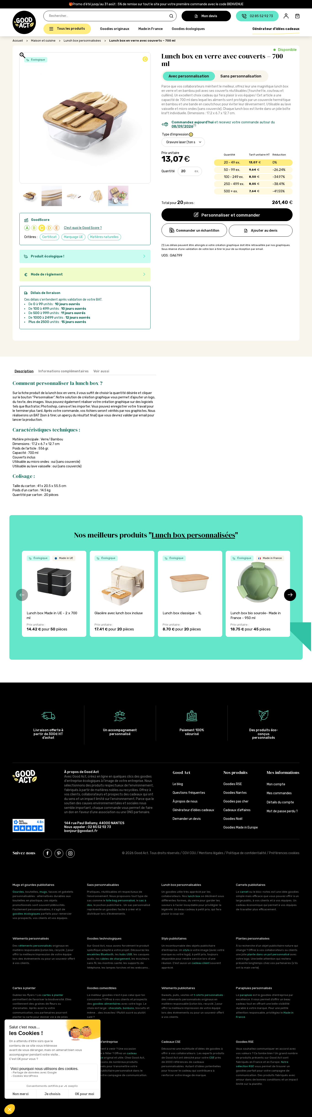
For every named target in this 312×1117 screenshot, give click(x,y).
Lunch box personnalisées (82, 40)
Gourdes (18, 891)
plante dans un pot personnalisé (268, 954)
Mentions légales (211, 853)
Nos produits (235, 772)
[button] (15, 22)
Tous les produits (71, 29)
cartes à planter (52, 995)
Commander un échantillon (197, 231)
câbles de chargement (115, 958)
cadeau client (200, 963)
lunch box (194, 896)
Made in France (150, 29)
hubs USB (125, 954)
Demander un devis (187, 819)
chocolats (115, 1008)
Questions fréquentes (189, 793)
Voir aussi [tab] (101, 371)
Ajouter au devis (264, 231)
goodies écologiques (26, 913)
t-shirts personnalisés (208, 995)
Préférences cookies (284, 853)
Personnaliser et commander (230, 215)
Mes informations (283, 772)
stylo (186, 950)
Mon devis (209, 16)
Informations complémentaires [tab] (63, 371)
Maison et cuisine (43, 40)
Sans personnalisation (240, 76)
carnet (244, 891)
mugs (43, 891)
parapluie (246, 995)
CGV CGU (189, 853)
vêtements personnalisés (35, 945)
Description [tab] (24, 371)
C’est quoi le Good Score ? (83, 228)
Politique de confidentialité (246, 853)
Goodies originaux (114, 29)
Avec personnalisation (189, 76)
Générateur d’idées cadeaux (275, 29)
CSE (211, 1057)
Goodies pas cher (236, 801)
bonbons (128, 1008)
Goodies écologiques (188, 29)
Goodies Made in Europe (240, 827)
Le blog (178, 784)
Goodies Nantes (235, 793)
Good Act (181, 772)
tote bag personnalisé (120, 900)
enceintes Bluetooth (100, 954)
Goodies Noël (232, 819)
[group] (54, 594)
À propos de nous (185, 801)
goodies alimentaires (107, 1003)
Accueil (18, 40)
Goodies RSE (232, 784)
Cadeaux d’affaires (237, 810)
